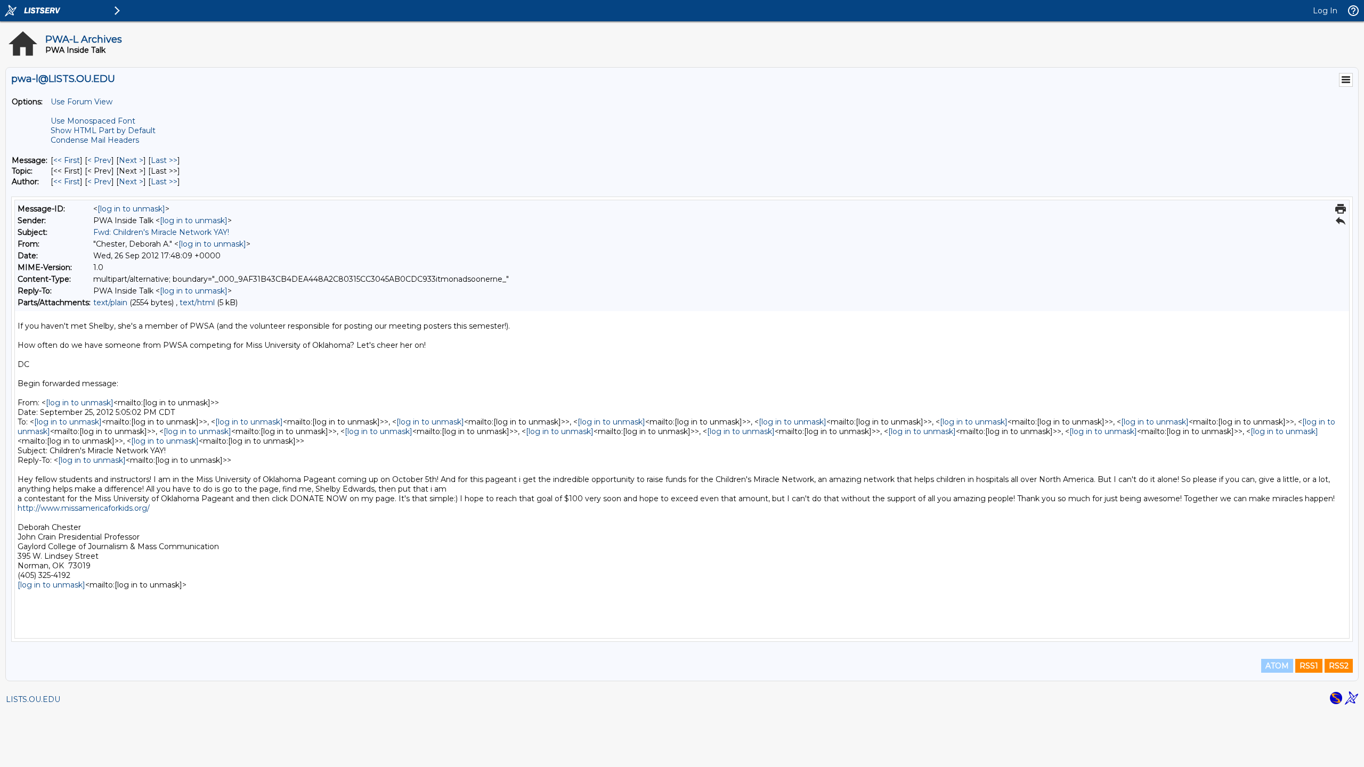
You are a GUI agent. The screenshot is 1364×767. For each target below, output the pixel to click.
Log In (1325, 10)
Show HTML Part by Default (103, 130)
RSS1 (1309, 666)
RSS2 (1339, 666)
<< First (66, 160)
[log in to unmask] (131, 209)
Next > (131, 160)
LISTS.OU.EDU (33, 699)
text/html (197, 302)
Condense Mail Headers (95, 140)
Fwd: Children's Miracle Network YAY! (161, 232)
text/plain (110, 302)
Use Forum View (81, 102)
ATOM (1277, 666)
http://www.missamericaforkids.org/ (84, 508)
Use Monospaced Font (93, 121)
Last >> (164, 160)
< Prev (99, 160)
